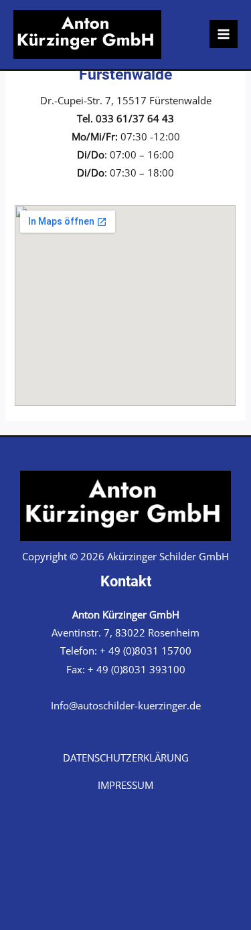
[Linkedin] (141, 867)
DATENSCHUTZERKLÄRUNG (126, 757)
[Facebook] (111, 867)
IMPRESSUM (125, 785)
